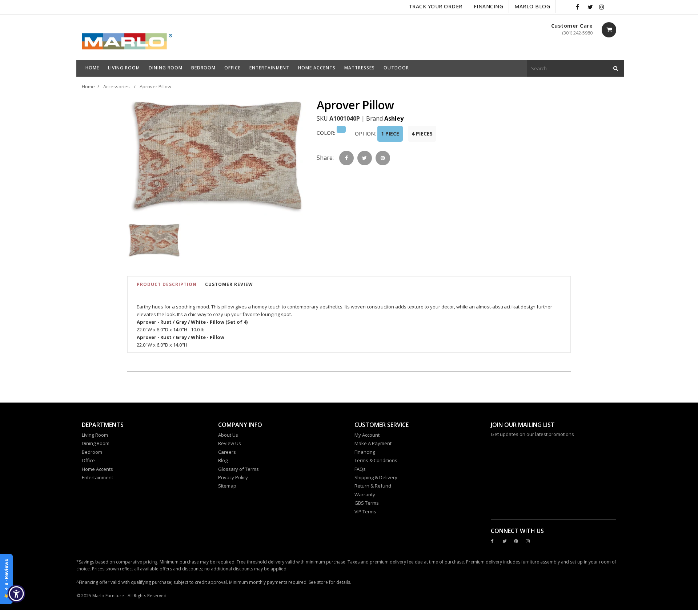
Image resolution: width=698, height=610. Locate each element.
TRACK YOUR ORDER (435, 6)
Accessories (116, 86)
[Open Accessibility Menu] (16, 594)
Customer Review (229, 284)
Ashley (394, 118)
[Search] (615, 68)
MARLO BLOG (532, 6)
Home (88, 86)
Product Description (167, 284)
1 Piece (390, 133)
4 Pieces (422, 133)
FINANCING (489, 6)
